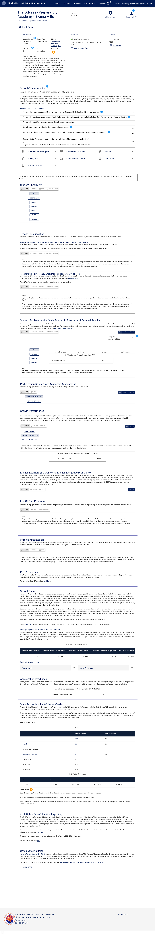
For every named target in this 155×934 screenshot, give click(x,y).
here (38, 841)
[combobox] (134, 3)
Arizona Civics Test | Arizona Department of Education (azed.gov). (82, 862)
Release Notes (122, 914)
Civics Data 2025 (26, 867)
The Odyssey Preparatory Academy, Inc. (56, 44)
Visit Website (117, 46)
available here (73, 278)
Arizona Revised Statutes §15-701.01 (33, 854)
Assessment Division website (63, 328)
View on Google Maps (81, 48)
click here (47, 581)
